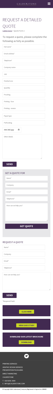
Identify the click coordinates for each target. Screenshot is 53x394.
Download (26, 342)
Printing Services (10, 364)
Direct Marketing (10, 373)
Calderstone (7, 31)
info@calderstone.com (15, 383)
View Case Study (26, 325)
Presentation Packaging (13, 370)
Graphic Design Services (13, 367)
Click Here (27, 311)
